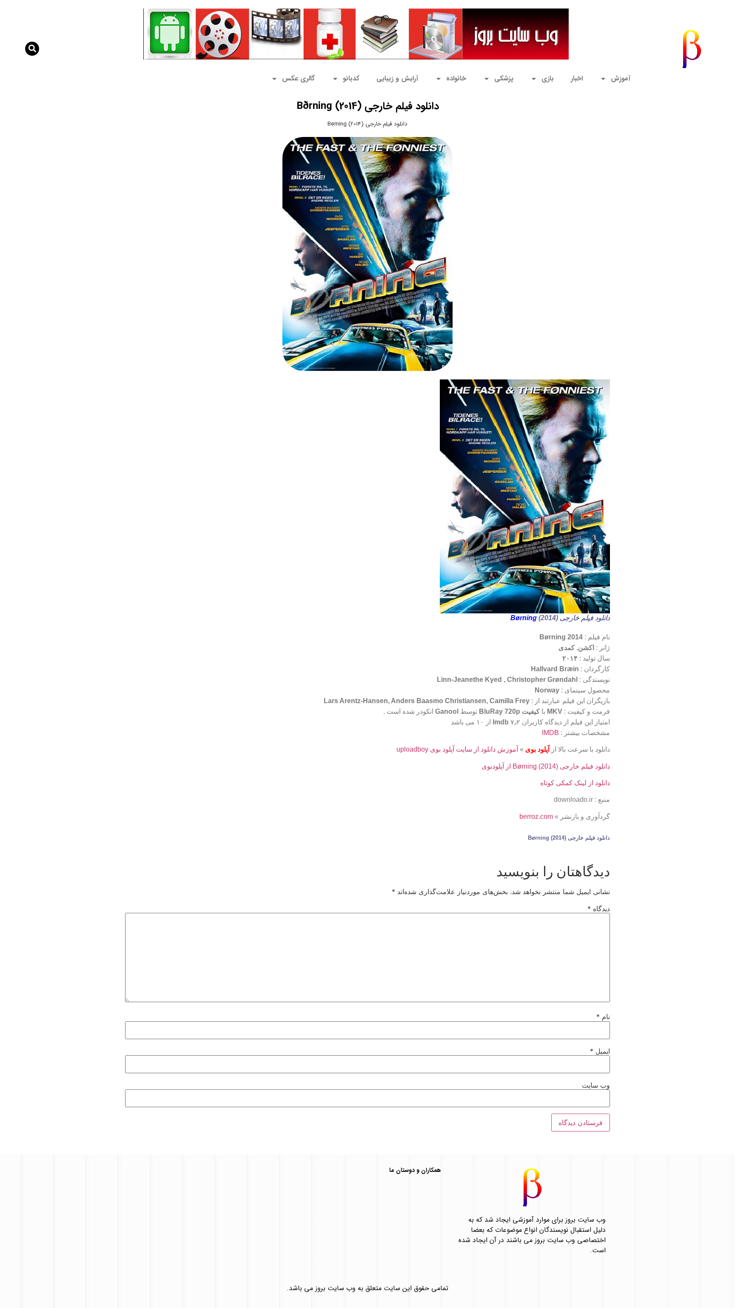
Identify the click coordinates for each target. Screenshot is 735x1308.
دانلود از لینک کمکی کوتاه (575, 783)
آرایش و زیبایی (397, 78)
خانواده (456, 78)
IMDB (550, 732)
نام (603, 1016)
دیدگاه (598, 908)
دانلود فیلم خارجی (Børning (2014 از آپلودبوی (545, 766)
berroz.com (536, 816)
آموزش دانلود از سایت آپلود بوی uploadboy (457, 749)
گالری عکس (298, 78)
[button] (32, 49)
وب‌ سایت (596, 1085)
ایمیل (600, 1051)
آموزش (620, 78)
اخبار (577, 78)
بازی (547, 78)
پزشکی (503, 78)
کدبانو (351, 78)
